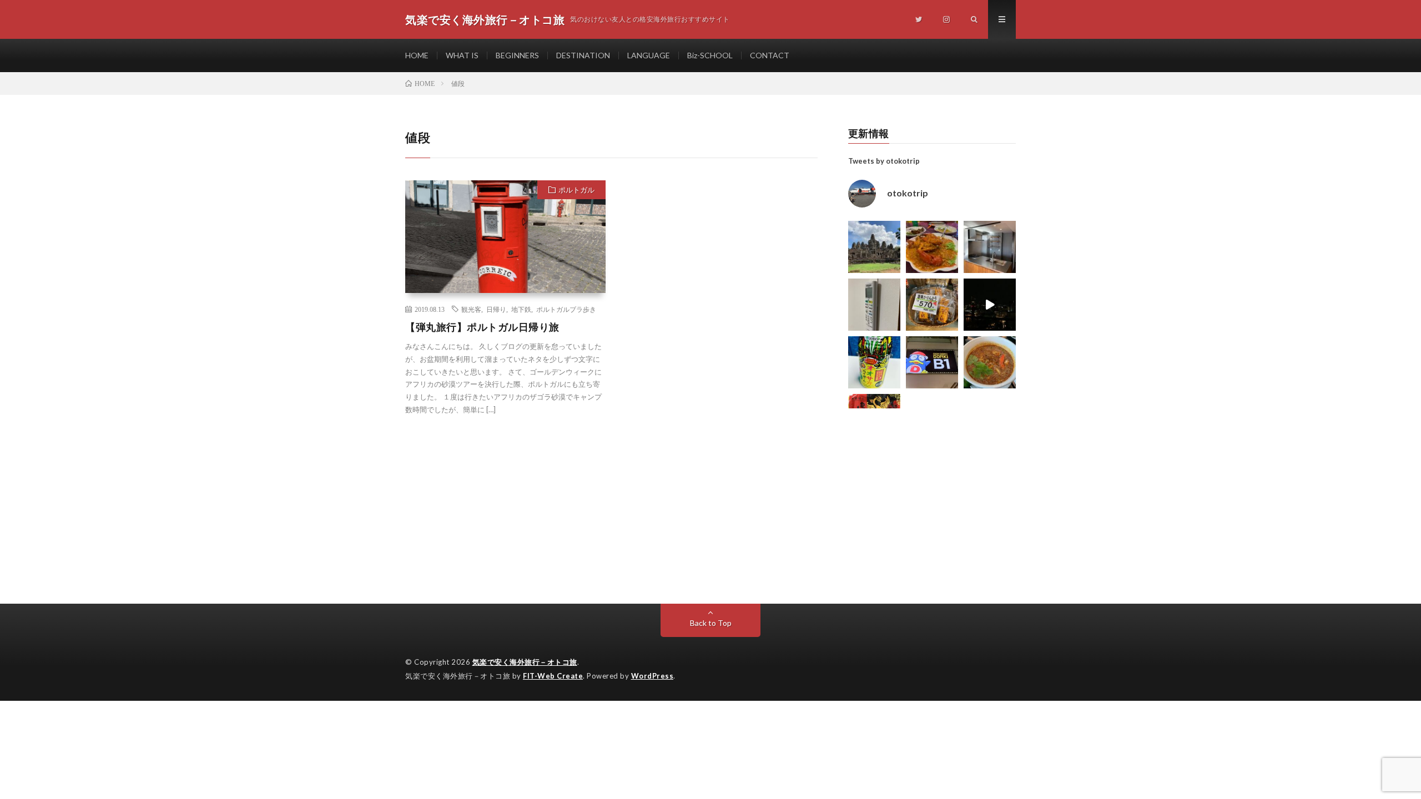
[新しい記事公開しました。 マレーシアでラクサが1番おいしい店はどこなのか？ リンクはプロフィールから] (990, 362)
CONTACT (769, 55)
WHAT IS (462, 55)
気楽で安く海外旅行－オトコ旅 (524, 662)
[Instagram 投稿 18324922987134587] (990, 247)
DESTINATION (583, 55)
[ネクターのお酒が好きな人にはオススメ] (874, 362)
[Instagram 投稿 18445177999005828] (932, 247)
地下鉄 (521, 309)
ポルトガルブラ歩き (566, 309)
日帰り (496, 309)
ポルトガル (576, 189)
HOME (417, 55)
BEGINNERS (517, 55)
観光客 (471, 309)
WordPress (652, 675)
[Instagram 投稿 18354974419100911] (874, 305)
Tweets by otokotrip (884, 160)
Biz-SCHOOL (710, 55)
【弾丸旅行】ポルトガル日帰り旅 (482, 327)
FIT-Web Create (553, 675)
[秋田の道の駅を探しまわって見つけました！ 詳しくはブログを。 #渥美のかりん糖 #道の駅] (932, 305)
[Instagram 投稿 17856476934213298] (874, 247)
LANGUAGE (648, 55)
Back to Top (711, 623)
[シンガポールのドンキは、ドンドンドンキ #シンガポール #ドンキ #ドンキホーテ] (932, 362)
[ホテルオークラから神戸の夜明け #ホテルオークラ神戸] (990, 305)
